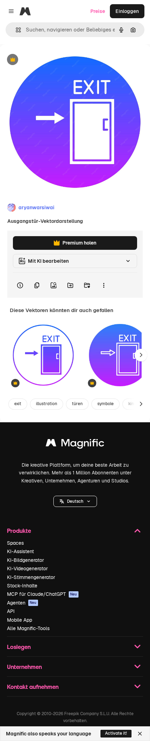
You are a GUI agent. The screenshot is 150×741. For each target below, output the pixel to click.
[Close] (140, 733)
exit (17, 404)
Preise (97, 11)
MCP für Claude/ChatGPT (42, 594)
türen (77, 404)
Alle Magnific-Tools (28, 628)
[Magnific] (75, 444)
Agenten (22, 603)
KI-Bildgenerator (25, 560)
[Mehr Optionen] (104, 285)
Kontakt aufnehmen (33, 686)
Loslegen (19, 646)
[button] (75, 501)
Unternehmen (24, 666)
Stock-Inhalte (22, 586)
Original (44, 60)
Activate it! (116, 733)
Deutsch (75, 501)
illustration (46, 404)
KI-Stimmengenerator (31, 577)
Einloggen (127, 11)
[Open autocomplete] (15, 30)
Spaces (15, 543)
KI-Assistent (20, 551)
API (11, 611)
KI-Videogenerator (27, 568)
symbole (105, 404)
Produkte (19, 530)
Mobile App (19, 620)
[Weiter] (141, 355)
